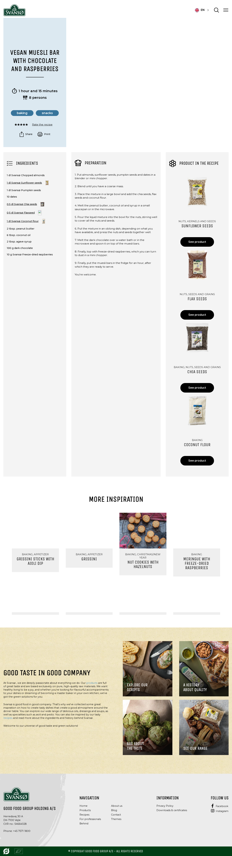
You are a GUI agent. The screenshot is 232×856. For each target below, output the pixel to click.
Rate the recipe (42, 124)
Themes (116, 819)
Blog (114, 810)
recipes (7, 717)
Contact (116, 814)
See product (197, 241)
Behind (83, 823)
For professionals (90, 819)
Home (83, 805)
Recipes (84, 814)
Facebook (222, 806)
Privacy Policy (164, 805)
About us (116, 805)
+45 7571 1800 (21, 831)
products (91, 682)
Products (85, 810)
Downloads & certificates (171, 810)
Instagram (222, 811)
